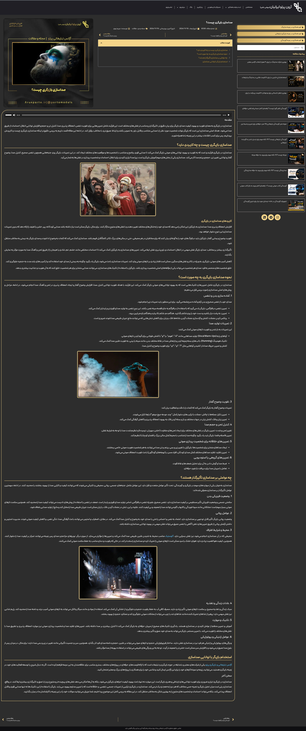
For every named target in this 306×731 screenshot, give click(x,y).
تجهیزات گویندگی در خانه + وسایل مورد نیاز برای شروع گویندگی (265, 201)
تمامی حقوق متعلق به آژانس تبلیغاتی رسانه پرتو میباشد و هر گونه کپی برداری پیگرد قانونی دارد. (153, 728)
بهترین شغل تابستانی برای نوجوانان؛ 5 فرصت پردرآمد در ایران (266, 93)
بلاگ (191, 7)
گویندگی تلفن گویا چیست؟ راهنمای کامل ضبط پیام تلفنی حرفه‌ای (264, 108)
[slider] (8, 115)
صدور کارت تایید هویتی (214, 7)
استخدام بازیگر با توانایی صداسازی (215, 62)
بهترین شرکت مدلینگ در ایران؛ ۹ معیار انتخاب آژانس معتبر (267, 62)
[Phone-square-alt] (264, 217)
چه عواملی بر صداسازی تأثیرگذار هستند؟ (213, 58)
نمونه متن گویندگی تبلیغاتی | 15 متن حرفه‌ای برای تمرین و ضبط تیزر (264, 124)
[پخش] (228, 115)
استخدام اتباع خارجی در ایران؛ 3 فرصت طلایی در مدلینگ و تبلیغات (264, 77)
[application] (118, 115)
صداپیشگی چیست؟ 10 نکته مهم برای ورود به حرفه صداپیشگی (265, 170)
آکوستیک (169, 536)
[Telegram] (271, 217)
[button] (101, 43)
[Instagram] (278, 217)
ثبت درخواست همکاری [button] (234, 7)
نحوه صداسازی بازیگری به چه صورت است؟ (212, 54)
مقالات (134, 28)
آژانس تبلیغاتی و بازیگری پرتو (218, 665)
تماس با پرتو (169, 7)
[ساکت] (14, 115)
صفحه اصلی (249, 7)
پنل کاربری (200, 7)
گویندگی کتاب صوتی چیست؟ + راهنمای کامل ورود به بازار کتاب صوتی (263, 186)
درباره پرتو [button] (182, 7)
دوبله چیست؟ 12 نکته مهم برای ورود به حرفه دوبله (269, 155)
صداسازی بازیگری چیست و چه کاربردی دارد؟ (212, 50)
